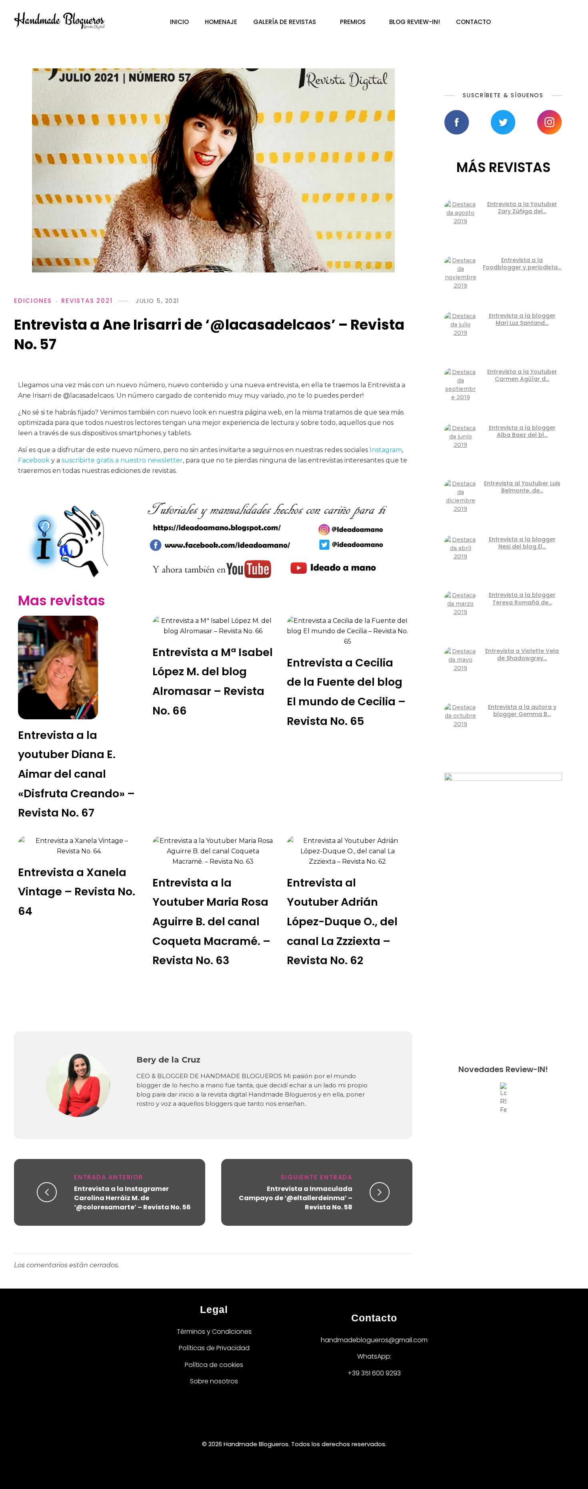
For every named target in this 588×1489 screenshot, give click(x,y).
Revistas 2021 (86, 300)
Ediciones (33, 300)
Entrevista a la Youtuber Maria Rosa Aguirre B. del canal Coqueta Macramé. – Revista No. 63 (211, 921)
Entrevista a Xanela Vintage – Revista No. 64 (76, 892)
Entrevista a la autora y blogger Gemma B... (522, 710)
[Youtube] (335, 1422)
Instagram (386, 450)
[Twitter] (280, 1422)
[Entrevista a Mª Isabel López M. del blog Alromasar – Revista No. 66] (213, 626)
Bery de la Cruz (168, 1060)
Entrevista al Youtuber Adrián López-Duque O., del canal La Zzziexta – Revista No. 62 (342, 921)
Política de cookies (214, 1364)
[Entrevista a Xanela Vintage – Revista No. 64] (79, 846)
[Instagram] (307, 1422)
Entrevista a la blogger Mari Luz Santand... (522, 319)
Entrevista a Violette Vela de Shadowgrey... (522, 654)
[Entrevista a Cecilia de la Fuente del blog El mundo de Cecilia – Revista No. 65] (347, 631)
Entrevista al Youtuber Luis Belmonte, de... (522, 486)
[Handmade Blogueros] (59, 21)
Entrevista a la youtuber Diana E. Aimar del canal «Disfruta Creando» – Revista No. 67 (76, 774)
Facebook (34, 460)
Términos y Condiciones (214, 1331)
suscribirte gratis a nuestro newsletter (122, 460)
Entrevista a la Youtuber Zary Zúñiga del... (522, 207)
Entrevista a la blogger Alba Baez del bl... (522, 431)
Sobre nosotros (214, 1381)
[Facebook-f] (253, 1422)
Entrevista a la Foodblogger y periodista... (522, 263)
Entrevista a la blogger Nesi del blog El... (522, 542)
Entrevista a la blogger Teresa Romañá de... (522, 598)
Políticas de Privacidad (214, 1348)
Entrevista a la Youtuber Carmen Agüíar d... (522, 375)
